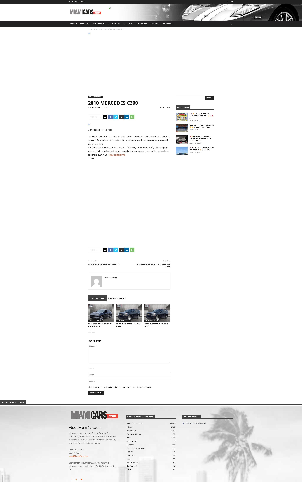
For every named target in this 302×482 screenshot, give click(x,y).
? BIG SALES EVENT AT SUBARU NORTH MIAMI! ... (199, 116)
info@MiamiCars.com (78, 456)
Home (90, 29)
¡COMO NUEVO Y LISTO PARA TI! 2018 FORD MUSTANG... (201, 126)
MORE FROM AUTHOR (117, 298)
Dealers (127, 24)
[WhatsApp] (132, 117)
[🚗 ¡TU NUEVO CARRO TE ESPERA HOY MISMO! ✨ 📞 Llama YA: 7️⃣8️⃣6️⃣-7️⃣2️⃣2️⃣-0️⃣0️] (182, 151)
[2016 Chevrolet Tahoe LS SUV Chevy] (129, 313)
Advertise (155, 24)
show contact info (117, 154)
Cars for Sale (98, 24)
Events (83, 24)
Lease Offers (141, 24)
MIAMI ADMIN (95, 107)
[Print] (121, 117)
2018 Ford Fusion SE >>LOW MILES (104, 264)
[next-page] (93, 331)
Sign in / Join (73, 2)
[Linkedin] (126, 117)
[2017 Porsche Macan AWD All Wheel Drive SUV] (101, 313)
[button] (231, 24)
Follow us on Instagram (13, 402)
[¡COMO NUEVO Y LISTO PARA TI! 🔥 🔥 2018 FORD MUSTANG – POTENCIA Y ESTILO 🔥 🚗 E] (182, 128)
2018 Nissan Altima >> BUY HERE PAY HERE (153, 265)
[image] (94, 415)
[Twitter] (232, 2)
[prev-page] (89, 331)
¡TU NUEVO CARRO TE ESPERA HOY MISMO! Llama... (201, 149)
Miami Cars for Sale (100, 29)
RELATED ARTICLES (97, 298)
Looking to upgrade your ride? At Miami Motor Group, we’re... (200, 138)
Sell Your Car (114, 24)
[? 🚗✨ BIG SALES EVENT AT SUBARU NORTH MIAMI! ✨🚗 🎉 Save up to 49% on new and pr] (182, 117)
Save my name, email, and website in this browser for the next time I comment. (120, 387)
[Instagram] (76, 479)
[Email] (105, 117)
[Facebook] (228, 2)
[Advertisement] (129, 181)
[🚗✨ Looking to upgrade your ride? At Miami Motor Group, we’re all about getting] (182, 139)
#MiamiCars (168, 24)
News (82, 2)
